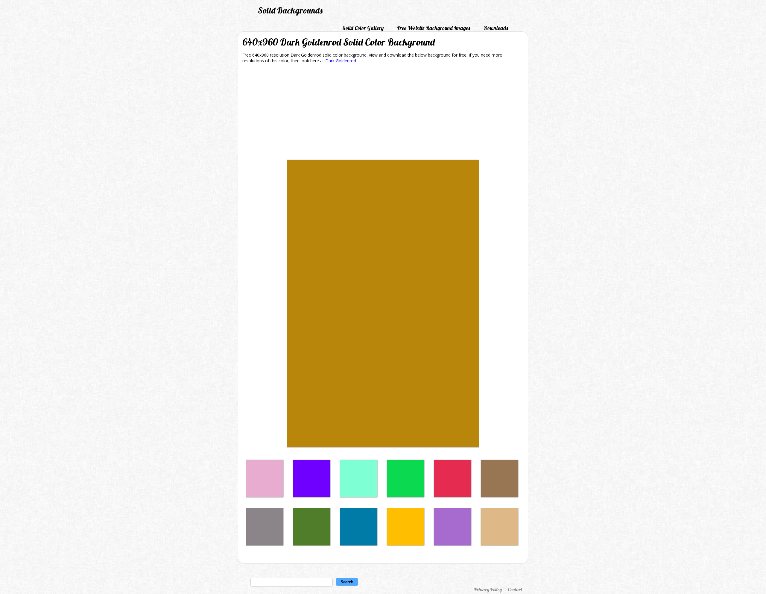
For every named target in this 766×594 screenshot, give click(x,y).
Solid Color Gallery (363, 28)
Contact (515, 590)
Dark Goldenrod (340, 60)
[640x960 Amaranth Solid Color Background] (453, 496)
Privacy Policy (488, 590)
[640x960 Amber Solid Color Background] (406, 544)
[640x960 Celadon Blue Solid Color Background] (359, 544)
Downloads (496, 28)
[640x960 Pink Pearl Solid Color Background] (265, 496)
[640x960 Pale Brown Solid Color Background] (500, 496)
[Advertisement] (383, 112)
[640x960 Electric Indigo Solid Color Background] (312, 496)
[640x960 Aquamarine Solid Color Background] (359, 496)
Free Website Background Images (433, 28)
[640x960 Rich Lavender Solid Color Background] (453, 544)
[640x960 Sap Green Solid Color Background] (312, 544)
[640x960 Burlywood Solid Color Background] (500, 544)
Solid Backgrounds (290, 10)
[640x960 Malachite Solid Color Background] (406, 496)
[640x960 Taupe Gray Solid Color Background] (265, 544)
